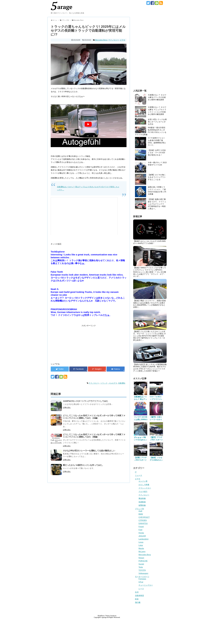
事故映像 (142, 498)
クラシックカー (145, 488)
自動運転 (121, 383)
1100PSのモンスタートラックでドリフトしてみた (85, 401)
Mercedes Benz (101, 40)
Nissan (141, 558)
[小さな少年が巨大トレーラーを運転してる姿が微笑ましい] (56, 455)
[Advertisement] (69, 342)
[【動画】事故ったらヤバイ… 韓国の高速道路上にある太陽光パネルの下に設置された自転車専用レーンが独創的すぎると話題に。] (150, 289)
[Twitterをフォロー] (148, 4)
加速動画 (142, 502)
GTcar (141, 582)
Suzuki (141, 564)
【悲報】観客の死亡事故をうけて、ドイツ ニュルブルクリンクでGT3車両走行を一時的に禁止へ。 (157, 204)
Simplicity (113, 616)
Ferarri (141, 527)
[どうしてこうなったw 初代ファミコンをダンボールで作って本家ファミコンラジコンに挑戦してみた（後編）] (56, 438)
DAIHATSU (143, 523)
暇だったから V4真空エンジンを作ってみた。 (83, 465)
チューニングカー (146, 585)
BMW (141, 514)
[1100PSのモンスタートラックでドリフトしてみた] (56, 405)
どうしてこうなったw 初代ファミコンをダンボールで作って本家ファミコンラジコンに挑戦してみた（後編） (94, 435)
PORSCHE (143, 561)
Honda (141, 533)
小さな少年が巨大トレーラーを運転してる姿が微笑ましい (89, 450)
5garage (104, 617)
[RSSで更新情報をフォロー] (161, 4)
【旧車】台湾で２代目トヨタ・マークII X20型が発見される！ (157, 152)
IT (136, 472)
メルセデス (112, 383)
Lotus (141, 545)
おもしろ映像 (144, 485)
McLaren (142, 552)
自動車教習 (139, 595)
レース (141, 589)
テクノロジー (113, 40)
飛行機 (137, 602)
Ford (140, 530)
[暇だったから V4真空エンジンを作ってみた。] (56, 469)
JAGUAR (142, 536)
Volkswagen (143, 573)
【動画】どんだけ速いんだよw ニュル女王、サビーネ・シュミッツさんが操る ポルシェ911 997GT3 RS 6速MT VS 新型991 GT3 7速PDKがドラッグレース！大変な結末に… (149, 336)
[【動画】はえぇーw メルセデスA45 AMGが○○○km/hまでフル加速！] (150, 230)
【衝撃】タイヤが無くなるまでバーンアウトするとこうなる (157, 177)
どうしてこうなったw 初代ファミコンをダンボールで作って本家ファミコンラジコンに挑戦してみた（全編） (94, 416)
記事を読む (67, 407)
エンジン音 (143, 481)
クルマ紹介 (143, 491)
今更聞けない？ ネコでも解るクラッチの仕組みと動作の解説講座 (157, 97)
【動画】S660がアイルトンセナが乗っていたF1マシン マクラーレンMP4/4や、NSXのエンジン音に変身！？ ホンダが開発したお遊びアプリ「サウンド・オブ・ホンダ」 (149, 272)
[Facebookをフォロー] (152, 4)
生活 (137, 592)
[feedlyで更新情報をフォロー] (156, 4)
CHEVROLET (144, 517)
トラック (103, 383)
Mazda (141, 548)
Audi (140, 511)
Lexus (141, 542)
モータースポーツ (142, 577)
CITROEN (143, 520)
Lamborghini (143, 539)
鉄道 (137, 599)
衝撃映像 (142, 505)
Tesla (141, 567)
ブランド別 (139, 509)
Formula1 (142, 579)
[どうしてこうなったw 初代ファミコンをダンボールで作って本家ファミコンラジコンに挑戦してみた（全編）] (56, 420)
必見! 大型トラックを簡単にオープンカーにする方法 (157, 121)
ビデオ (122, 40)
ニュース (138, 475)
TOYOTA (142, 570)
